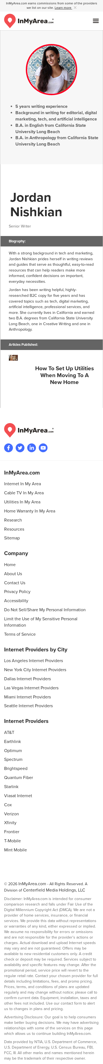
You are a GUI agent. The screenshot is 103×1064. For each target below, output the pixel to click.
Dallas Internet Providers (27, 679)
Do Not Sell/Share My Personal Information (45, 610)
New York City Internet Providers (35, 670)
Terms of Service (20, 634)
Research (13, 520)
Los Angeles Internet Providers (33, 660)
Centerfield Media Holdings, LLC (54, 890)
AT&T (9, 732)
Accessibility (16, 601)
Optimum (13, 750)
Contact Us (14, 583)
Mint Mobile (15, 850)
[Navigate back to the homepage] (29, 21)
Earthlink (12, 741)
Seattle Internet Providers (28, 706)
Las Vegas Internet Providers (31, 688)
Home (10, 564)
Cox (8, 805)
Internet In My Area (22, 484)
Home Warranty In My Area (29, 511)
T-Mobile (12, 841)
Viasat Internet (18, 796)
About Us (13, 574)
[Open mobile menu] (96, 21)
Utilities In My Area (22, 502)
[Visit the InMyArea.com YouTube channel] (43, 447)
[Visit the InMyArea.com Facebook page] (8, 447)
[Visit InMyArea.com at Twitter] (20, 447)
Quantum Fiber (18, 777)
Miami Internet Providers (27, 697)
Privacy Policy (17, 591)
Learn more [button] (63, 8)
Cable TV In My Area (24, 493)
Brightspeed (15, 768)
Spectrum (13, 759)
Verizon (11, 814)
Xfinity (10, 823)
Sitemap (12, 538)
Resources (14, 529)
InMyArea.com (32, 884)
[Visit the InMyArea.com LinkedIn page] (31, 447)
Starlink (11, 786)
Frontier (11, 832)
